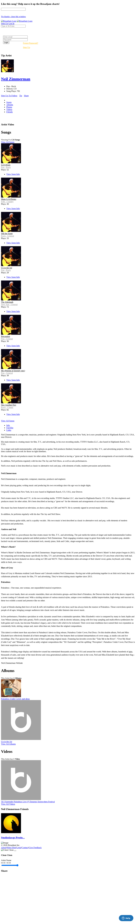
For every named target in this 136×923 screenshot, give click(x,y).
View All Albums (8, 744)
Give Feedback (35, 847)
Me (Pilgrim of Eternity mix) (13, 371)
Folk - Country (7, 201)
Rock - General (7, 236)
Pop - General (7, 339)
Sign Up (26, 47)
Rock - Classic (7, 407)
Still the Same (7, 233)
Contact (25, 847)
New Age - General (9, 304)
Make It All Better (8, 199)
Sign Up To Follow (9, 96)
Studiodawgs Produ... (13, 837)
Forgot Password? (30, 43)
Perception (5, 336)
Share (26, 96)
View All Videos (8, 804)
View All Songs (7, 142)
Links (8, 430)
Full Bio (9, 428)
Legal (18, 847)
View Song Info (13, 174)
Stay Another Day (8, 405)
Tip (20, 96)
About (3, 847)
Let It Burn (5, 165)
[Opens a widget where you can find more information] (126, 918)
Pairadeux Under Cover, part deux (15, 699)
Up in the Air (6, 268)
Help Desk (11, 847)
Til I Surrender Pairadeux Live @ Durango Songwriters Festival (28, 802)
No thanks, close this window (13, 16)
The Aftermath (7, 302)
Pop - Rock (6, 167)
